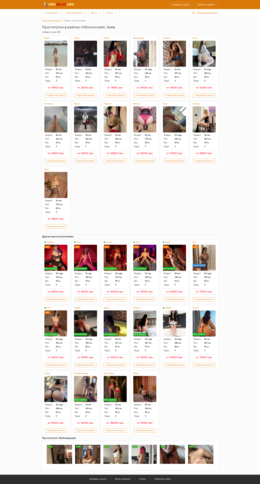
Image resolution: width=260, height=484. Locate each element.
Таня (78, 242)
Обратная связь (163, 479)
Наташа (196, 104)
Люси (195, 38)
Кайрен (77, 308)
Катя (48, 308)
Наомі (76, 38)
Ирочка (77, 104)
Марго (47, 38)
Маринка (107, 104)
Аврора (49, 242)
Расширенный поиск (207, 12)
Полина (136, 308)
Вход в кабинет (122, 479)
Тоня (165, 104)
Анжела (166, 38)
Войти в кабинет (206, 4)
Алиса (108, 242)
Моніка (107, 38)
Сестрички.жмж (81, 373)
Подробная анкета (55, 95)
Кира (167, 242)
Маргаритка (138, 38)
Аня (194, 242)
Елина (47, 373)
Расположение (74, 13)
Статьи (142, 479)
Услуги (110, 13)
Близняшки (109, 373)
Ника (46, 169)
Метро (94, 13)
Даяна (106, 308)
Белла (195, 308)
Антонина (48, 104)
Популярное (51, 13)
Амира (168, 308)
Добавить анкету (181, 4)
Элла (138, 242)
